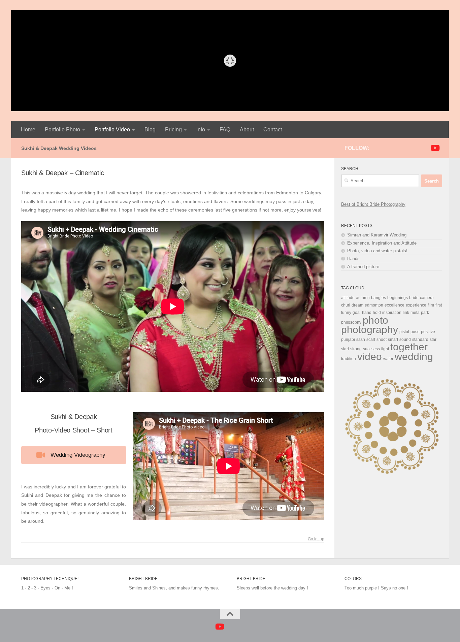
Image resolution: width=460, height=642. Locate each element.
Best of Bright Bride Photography (373, 204)
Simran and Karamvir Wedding (376, 234)
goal (357, 312)
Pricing (173, 129)
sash (360, 339)
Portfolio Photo (62, 129)
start (345, 349)
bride (414, 297)
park (425, 312)
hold (377, 312)
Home (28, 129)
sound (405, 339)
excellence (394, 305)
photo (375, 320)
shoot (381, 339)
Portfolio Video (112, 129)
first (438, 305)
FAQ (225, 129)
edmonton (374, 305)
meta (415, 312)
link (406, 312)
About (247, 129)
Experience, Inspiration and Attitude (382, 243)
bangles (378, 297)
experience (416, 305)
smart (393, 339)
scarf (370, 339)
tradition (348, 358)
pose (415, 331)
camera (427, 297)
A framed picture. (364, 266)
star (433, 339)
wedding (414, 356)
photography (369, 329)
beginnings (397, 297)
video (369, 356)
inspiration (391, 312)
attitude (348, 297)
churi (345, 305)
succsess (371, 349)
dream (357, 305)
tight (385, 349)
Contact (272, 129)
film (431, 305)
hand (366, 312)
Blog (150, 129)
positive (428, 331)
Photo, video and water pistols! (377, 250)
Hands (353, 258)
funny (346, 312)
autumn (363, 297)
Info (200, 129)
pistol (404, 331)
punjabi (348, 339)
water (388, 358)
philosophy (351, 322)
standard (420, 339)
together (409, 346)
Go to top (316, 539)
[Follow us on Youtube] (435, 148)
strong (356, 349)
